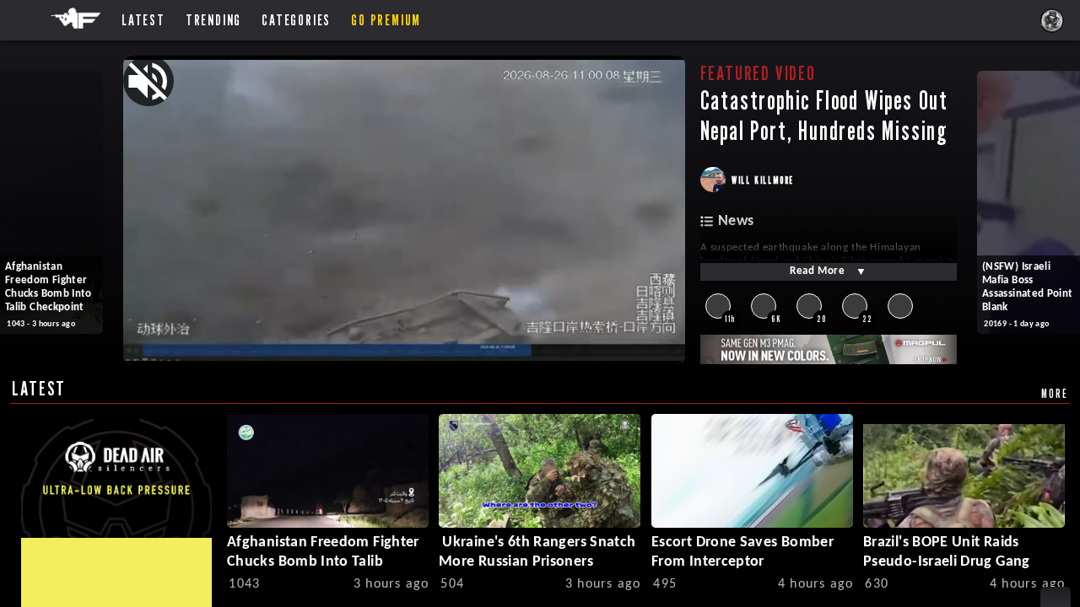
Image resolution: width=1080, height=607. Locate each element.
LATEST (39, 388)
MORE (1054, 393)
